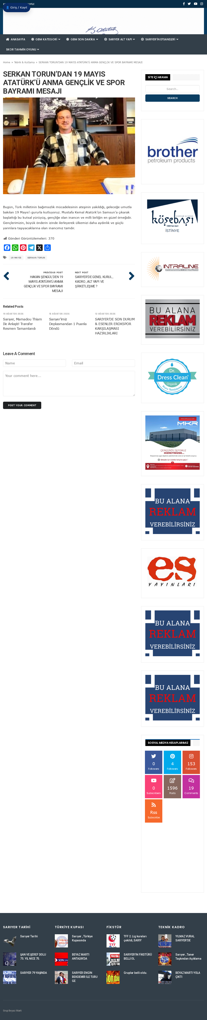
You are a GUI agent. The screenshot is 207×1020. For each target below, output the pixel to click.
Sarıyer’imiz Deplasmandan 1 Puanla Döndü (68, 323)
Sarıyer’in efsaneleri (160, 39)
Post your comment (22, 405)
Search (172, 98)
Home (6, 62)
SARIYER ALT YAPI (120, 39)
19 (191, 790)
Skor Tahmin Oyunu (21, 49)
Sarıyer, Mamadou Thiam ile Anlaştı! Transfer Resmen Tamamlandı (22, 323)
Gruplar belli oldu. (135, 972)
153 (191, 766)
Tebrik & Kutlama (24, 62)
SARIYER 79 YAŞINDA (33, 972)
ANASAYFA (17, 39)
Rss (154, 814)
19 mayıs (16, 257)
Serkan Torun (36, 257)
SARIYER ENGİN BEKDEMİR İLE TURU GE (84, 977)
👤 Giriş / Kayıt (16, 7)
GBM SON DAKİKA (83, 39)
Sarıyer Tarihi (29, 936)
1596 (172, 790)
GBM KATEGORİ (46, 39)
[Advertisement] (172, 849)
